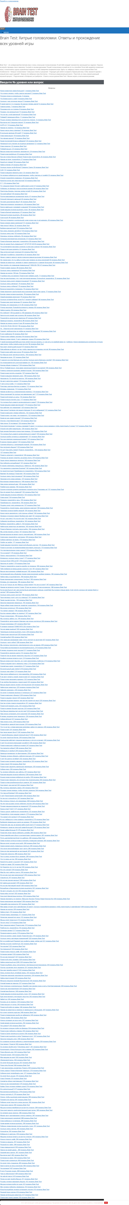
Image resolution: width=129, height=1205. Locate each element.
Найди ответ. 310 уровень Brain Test (13, 912)
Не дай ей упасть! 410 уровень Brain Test (14, 1176)
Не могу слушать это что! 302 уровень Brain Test (17, 891)
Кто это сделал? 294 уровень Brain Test (14, 870)
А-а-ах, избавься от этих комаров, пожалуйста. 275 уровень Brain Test (24, 819)
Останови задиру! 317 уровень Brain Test (14, 930)
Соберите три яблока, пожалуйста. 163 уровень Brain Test (20, 521)
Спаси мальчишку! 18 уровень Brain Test (14, 136)
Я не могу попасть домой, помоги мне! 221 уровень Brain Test (22, 677)
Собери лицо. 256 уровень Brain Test (13, 769)
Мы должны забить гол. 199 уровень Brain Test (17, 619)
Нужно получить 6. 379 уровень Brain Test (15, 1094)
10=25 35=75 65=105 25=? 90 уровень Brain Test (17, 326)
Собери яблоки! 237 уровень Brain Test (14, 719)
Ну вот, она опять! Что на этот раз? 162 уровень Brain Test (20, 518)
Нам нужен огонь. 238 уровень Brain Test (14, 722)
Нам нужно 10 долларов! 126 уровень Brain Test (17, 423)
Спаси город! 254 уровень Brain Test (13, 764)
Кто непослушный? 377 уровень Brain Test (15, 1089)
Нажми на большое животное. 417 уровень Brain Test (19, 1195)
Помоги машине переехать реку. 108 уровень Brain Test (20, 376)
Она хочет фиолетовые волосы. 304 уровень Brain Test (19, 896)
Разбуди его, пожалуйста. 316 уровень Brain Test (17, 928)
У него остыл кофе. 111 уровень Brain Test (15, 384)
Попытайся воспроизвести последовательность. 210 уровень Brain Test (25, 648)
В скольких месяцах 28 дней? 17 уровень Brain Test (18, 133)
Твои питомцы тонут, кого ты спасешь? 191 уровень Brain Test (22, 597)
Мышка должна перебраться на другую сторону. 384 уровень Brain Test (25, 1108)
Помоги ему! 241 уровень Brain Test (13, 730)
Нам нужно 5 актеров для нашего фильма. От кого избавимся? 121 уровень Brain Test (30, 410)
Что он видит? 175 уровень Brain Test (13, 553)
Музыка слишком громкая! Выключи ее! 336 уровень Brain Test (23, 981)
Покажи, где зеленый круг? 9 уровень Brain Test (17, 112)
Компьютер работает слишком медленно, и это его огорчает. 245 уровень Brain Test (30, 740)
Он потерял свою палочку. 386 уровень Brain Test (17, 1113)
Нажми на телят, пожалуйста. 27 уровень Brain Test (18, 159)
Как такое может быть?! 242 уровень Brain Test (17, 732)
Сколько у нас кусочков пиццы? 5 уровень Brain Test (19, 101)
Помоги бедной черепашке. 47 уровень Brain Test (17, 212)
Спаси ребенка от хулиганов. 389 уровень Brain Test (18, 1121)
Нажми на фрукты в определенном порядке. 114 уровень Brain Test (24, 392)
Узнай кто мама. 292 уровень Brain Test (14, 864)
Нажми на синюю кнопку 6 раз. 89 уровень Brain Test (19, 323)
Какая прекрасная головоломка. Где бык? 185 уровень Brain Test (23, 579)
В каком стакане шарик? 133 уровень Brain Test (17, 442)
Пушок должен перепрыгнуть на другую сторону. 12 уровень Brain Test (25, 120)
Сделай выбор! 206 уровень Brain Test (13, 637)
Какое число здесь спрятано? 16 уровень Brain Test (18, 130)
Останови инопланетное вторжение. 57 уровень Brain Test (20, 239)
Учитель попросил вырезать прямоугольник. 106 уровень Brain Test (24, 370)
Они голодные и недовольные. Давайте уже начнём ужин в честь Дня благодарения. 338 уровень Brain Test (38, 986)
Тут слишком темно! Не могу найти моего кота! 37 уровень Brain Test (24, 186)
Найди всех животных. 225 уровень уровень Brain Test (19, 687)
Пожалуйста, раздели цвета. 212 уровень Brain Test (18, 653)
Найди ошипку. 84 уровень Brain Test (13, 310)
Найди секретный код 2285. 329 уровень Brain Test (18, 962)
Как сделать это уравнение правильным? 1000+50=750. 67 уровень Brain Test (27, 265)
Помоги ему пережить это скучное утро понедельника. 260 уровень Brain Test (28, 780)
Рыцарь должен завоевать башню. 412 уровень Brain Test (21, 1182)
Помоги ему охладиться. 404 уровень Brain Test (17, 1160)
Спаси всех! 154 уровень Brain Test (12, 497)
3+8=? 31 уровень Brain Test (10, 170)
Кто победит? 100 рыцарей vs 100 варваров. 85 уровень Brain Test (23, 313)
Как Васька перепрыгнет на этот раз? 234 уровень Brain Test (21, 711)
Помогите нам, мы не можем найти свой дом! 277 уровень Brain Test (24, 825)
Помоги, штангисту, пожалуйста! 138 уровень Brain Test (19, 455)
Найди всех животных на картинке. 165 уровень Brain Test (20, 526)
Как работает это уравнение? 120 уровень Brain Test (18, 407)
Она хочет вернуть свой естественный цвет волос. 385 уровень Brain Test (26, 1110)
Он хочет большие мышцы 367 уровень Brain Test (18, 1063)
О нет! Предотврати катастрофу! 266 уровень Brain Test (19, 796)
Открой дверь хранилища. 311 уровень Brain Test (17, 915)
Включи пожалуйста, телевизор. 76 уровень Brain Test (19, 289)
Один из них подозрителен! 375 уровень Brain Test (18, 1084)
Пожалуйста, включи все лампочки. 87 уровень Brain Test (20, 318)
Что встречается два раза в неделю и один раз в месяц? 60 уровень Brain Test (28, 247)
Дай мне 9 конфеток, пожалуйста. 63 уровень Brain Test (19, 255)
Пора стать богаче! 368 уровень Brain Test (15, 1065)
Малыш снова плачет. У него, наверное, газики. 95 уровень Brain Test (24, 339)
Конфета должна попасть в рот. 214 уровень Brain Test (19, 658)
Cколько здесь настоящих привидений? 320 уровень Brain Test (22, 938)
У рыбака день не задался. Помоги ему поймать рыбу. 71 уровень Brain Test (27, 276)
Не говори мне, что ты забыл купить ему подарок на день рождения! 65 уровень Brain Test (32, 260)
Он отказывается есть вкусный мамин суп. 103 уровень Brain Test (23, 363)
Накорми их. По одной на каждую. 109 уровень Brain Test (20, 378)
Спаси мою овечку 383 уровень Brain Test (15, 1105)
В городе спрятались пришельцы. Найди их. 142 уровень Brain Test (23, 466)
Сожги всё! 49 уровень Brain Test (12, 218)
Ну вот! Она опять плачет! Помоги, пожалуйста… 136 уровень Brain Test (25, 450)
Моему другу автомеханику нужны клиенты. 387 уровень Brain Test (24, 1115)
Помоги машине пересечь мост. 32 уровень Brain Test (19, 173)
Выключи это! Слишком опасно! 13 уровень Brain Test (19, 122)
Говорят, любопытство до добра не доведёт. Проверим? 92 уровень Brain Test (28, 331)
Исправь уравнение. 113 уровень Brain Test (15, 389)
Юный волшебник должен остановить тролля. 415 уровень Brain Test (24, 1189)
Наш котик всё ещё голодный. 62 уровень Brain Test (18, 252)
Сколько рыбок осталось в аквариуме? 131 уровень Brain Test (22, 437)
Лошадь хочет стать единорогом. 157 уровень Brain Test (20, 505)
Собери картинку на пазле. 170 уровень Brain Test (17, 540)
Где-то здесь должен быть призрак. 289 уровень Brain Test (21, 856)
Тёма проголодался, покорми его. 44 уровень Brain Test (19, 204)
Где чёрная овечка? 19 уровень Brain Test (14, 138)
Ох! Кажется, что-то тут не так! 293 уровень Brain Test (19, 867)
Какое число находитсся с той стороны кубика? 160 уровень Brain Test (25, 513)
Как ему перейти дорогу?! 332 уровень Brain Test (17, 970)
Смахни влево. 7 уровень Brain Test (12, 107)
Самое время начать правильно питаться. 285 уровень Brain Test (23, 846)
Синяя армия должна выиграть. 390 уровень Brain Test (19, 1123)
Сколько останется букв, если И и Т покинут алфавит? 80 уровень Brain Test (27, 299)
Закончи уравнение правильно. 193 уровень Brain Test (19, 603)
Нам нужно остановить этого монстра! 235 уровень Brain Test (22, 714)
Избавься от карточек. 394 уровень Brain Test (16, 1134)
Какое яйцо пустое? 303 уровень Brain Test (15, 893)
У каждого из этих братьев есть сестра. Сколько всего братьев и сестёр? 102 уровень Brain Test (34, 360)
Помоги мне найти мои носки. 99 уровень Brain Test (18, 352)
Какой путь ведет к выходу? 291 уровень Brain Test (18, 862)
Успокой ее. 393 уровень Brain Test (12, 1131)
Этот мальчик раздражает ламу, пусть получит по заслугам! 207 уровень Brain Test (29, 640)
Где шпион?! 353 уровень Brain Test (12, 1026)
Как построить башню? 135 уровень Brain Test (16, 447)
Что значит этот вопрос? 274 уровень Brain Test (17, 817)
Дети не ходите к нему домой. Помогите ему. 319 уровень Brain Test (24, 936)
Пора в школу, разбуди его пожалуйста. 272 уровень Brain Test (22, 811)
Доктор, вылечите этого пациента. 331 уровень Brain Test (20, 967)
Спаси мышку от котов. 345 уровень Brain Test (16, 1004)
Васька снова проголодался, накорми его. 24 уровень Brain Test (22, 151)
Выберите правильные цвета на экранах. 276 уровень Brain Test (23, 822)
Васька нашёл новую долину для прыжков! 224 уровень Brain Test (24, 685)
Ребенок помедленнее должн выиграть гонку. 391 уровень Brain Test (25, 1126)
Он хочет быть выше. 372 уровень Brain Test (16, 1076)
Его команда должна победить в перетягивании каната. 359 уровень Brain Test (28, 1041)
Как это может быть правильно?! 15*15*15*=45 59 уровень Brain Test (24, 244)
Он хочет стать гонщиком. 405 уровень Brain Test (17, 1163)
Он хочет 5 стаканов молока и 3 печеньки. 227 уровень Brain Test (23, 693)
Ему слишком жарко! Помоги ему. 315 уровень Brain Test (20, 925)
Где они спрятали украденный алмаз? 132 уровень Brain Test (21, 439)
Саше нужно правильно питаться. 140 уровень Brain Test (20, 460)
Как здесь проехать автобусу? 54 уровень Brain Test (18, 231)
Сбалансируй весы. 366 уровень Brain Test (15, 1060)
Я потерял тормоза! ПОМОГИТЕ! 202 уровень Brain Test (19, 626)
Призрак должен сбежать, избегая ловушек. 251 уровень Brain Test (24, 756)
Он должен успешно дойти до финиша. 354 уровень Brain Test (22, 1028)
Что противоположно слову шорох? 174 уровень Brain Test (21, 550)
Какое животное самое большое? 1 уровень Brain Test (19, 91)
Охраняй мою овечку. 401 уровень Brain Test (16, 1152)
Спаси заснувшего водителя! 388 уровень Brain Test (18, 1118)
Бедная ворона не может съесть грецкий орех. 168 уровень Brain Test (25, 534)
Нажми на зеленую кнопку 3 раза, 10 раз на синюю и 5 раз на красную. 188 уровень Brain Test (33, 587)
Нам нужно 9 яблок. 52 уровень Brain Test (15, 225)
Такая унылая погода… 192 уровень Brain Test (16, 600)
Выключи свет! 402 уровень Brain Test (13, 1155)
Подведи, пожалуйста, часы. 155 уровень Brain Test (18, 500)
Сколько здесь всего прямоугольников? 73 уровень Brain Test (22, 281)
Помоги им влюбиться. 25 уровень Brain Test (16, 154)
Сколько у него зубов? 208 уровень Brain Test (16, 642)
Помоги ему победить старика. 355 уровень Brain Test (19, 1031)
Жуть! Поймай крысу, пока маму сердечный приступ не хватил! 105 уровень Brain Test (31, 368)
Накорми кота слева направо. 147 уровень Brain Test (18, 479)
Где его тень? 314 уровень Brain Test (13, 923)
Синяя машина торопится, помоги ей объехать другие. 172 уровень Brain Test (27, 545)
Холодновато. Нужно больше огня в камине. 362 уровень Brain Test (24, 1049)
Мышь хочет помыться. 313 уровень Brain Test (16, 920)
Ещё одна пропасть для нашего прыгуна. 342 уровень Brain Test (22, 997)
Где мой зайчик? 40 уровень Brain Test (13, 194)
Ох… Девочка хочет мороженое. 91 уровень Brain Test (19, 329)
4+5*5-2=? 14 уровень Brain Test (11, 125)
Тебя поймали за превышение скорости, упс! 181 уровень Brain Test (24, 569)
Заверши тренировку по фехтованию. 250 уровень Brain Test (21, 753)
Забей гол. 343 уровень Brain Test (12, 999)
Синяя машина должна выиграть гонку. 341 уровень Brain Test (22, 994)
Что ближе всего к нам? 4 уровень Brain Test (16, 99)
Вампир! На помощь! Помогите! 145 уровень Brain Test (19, 474)
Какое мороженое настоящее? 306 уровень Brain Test (19, 901)
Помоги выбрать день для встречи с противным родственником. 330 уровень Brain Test (31, 965)
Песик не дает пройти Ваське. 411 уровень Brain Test (19, 1179)
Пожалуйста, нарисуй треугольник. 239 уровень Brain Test (20, 724)
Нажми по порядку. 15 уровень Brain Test (14, 128)
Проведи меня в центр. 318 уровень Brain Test (16, 933)
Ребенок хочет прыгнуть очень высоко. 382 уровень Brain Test (22, 1102)
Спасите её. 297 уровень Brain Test (12, 878)
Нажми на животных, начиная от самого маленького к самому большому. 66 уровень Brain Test (34, 262)
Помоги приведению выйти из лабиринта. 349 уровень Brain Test (23, 1015)
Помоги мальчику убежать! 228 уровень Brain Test (18, 695)
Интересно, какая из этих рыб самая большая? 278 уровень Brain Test (24, 827)
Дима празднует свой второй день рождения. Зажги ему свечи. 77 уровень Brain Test (30, 292)
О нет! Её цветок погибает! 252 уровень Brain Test (18, 759)
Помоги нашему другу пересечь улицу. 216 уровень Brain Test (22, 663)
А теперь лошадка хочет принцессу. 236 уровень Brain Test (21, 716)
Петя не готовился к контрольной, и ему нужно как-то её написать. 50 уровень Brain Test (31, 220)
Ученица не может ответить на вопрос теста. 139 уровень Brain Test (24, 458)
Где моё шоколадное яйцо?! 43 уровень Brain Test (18, 202)
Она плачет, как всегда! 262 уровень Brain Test (16, 785)
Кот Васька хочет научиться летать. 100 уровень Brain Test (20, 355)
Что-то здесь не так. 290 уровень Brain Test (15, 859)
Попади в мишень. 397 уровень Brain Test (15, 1142)
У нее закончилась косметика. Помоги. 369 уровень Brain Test (22, 1068)
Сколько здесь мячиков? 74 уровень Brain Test (17, 284)
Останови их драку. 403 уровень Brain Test (15, 1158)
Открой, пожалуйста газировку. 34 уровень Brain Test (19, 178)
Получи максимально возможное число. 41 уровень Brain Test (22, 196)
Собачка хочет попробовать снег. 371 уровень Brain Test (20, 1073)
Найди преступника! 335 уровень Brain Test (15, 978)
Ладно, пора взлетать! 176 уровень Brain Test (16, 555)
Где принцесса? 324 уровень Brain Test (14, 949)
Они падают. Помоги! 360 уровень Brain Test (16, 1044)
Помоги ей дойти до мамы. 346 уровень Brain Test (18, 1007)
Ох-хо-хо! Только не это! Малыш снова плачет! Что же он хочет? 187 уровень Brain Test (31, 585)
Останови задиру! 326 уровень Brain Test (14, 954)
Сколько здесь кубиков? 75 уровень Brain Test (16, 286)
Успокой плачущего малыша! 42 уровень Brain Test (18, 199)
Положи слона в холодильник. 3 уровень (14, 96)
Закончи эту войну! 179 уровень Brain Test (15, 563)
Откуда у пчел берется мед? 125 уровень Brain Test (18, 421)
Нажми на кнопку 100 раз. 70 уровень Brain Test (17, 273)
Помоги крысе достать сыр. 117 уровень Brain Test (18, 400)
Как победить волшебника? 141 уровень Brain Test (18, 463)
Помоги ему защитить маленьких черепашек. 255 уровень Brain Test (24, 767)
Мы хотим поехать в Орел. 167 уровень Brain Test (17, 532)
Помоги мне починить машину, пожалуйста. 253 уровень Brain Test (23, 761)
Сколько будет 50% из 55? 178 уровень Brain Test (17, 561)
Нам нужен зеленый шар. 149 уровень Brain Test (17, 484)
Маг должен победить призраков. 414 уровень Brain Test (20, 1187)
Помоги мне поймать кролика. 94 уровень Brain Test (18, 336)
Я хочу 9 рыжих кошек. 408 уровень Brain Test (16, 1171)
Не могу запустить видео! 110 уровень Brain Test (17, 381)
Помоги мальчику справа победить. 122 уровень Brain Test (21, 413)
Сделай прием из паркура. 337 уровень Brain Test (17, 983)
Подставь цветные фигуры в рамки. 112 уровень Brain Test (21, 386)
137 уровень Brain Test (8, 452)
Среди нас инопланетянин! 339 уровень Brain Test (17, 989)
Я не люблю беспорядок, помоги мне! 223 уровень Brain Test (21, 682)
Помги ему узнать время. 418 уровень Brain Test (17, 1197)
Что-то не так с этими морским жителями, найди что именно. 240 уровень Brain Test (29, 727)
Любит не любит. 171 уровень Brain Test (14, 542)
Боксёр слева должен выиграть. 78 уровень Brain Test (19, 294)
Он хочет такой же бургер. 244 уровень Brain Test (17, 737)
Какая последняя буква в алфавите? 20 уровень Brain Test (20, 141)
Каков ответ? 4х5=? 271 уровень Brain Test (15, 809)
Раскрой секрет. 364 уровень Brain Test (14, 1055)
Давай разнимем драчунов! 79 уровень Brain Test (17, 297)
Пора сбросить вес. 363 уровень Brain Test (15, 1052)
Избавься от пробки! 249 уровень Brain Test (15, 751)
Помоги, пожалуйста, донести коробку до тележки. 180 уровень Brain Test (26, 566)
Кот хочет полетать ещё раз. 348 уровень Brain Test (18, 1012)
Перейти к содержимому (9, 1)
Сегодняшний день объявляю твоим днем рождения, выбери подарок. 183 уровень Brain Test (33, 574)
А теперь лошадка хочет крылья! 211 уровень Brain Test (20, 650)
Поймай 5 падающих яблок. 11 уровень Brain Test (17, 117)
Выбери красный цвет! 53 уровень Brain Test (16, 228)
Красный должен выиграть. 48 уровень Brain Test (17, 215)
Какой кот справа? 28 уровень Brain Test (14, 162)
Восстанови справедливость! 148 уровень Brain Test (18, 481)
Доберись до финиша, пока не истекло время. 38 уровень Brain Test (24, 188)
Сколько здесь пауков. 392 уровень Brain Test (16, 1129)
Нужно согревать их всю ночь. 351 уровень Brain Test (19, 1020)
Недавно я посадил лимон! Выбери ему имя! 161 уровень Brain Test (24, 516)
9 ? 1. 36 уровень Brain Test (9, 183)
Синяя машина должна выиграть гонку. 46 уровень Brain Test (22, 210)
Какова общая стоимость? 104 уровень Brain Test (17, 365)
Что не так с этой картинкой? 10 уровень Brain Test (18, 114)
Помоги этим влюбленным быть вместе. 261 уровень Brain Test (23, 782)
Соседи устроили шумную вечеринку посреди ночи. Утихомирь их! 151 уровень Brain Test (32, 489)
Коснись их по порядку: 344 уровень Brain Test (16, 1002)
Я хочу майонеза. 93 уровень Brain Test (14, 334)
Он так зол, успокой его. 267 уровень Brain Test (16, 798)
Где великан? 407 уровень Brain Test (13, 1168)
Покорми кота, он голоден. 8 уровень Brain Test (17, 109)
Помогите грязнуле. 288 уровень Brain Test (15, 854)
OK (106, 1203)
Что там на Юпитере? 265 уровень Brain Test (15, 793)
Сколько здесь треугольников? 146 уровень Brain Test (19, 476)
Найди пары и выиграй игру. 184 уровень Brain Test (18, 577)
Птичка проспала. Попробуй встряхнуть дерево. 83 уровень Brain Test (24, 307)
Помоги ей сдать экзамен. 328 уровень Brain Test (17, 960)
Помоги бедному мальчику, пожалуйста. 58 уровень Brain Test (22, 241)
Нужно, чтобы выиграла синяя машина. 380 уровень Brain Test (22, 1097)
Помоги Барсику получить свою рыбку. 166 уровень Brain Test (22, 529)
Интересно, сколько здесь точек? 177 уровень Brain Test (20, 558)
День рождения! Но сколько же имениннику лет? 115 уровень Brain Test (26, 394)
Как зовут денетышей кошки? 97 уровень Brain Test (18, 347)
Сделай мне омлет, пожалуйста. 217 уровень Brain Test (19, 666)
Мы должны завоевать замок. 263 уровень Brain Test (19, 788)
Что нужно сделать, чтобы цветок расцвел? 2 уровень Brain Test (23, 93)
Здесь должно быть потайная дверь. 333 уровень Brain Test (21, 973)
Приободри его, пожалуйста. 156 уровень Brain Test (18, 503)
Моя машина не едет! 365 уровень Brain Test (16, 1057)
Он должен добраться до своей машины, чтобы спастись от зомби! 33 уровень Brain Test (31, 175)
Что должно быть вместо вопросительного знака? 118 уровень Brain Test (26, 402)
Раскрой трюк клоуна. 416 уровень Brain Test (16, 1192)
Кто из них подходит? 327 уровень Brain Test (15, 957)
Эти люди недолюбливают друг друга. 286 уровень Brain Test (22, 848)
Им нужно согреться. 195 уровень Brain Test (15, 608)
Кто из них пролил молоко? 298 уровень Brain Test (18, 880)
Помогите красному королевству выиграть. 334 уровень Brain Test (24, 975)
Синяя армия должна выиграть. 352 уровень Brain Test (19, 1023)
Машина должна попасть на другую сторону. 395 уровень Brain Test (24, 1137)
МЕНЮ (6, 32)
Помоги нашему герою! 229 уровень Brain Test (16, 698)
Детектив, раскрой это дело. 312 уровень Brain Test (18, 917)
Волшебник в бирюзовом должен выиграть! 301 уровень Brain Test (24, 888)
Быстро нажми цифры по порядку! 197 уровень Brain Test (20, 613)
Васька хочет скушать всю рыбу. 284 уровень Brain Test (20, 843)
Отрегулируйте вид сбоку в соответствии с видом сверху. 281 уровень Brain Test (29, 835)
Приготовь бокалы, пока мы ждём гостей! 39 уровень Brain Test (23, 191)
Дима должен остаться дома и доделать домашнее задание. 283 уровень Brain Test (29, 841)
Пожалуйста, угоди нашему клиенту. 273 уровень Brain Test (21, 814)
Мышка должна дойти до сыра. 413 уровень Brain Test (19, 1184)
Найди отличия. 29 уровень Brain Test (13, 165)
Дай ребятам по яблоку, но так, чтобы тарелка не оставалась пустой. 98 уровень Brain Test (32, 349)
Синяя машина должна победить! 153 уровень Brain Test (20, 495)
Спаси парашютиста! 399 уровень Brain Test (15, 1147)
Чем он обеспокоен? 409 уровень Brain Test (15, 1174)
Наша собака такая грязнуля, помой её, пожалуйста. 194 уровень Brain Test (26, 605)
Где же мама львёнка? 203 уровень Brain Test (16, 629)
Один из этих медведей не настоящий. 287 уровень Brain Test (22, 851)
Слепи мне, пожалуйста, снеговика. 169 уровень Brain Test (20, 537)
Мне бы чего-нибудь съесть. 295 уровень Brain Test (18, 872)
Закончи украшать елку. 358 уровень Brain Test (16, 1039)
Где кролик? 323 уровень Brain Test (12, 946)
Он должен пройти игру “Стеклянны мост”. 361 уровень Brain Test (23, 1047)
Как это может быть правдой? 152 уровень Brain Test (19, 492)
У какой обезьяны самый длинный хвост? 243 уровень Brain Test (23, 735)
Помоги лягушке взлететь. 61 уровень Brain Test (17, 249)
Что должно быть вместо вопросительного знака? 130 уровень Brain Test (26, 434)
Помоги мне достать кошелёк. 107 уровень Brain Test (19, 373)
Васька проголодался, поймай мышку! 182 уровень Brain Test (22, 571)
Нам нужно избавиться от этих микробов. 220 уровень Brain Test (23, 674)
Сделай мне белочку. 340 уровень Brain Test (15, 991)
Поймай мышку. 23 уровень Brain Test (13, 149)
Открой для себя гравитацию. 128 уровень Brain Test (18, 429)
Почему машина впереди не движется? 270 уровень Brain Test (22, 806)
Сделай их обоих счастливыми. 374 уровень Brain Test (19, 1081)
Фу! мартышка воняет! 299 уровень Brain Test (16, 883)
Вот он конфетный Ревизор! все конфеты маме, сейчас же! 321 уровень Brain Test (29, 941)
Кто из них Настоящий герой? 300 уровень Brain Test (18, 885)
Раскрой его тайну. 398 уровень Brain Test (15, 1145)
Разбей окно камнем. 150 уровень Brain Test (16, 487)
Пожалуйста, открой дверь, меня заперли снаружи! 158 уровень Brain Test (26, 508)
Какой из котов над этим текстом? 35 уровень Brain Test (20, 181)
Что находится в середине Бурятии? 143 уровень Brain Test (21, 468)
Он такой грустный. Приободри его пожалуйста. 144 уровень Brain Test (25, 471)
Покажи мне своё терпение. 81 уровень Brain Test (18, 302)
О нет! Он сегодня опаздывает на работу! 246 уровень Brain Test (23, 743)
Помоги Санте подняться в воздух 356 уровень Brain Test (20, 1034)
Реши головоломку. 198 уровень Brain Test (15, 616)
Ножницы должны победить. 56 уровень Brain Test (18, 236)
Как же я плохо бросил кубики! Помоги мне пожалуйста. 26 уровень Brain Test (28, 157)
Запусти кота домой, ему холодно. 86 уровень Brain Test (20, 315)
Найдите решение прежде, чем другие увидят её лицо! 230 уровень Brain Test (28, 700)
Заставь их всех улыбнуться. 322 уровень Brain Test (18, 944)
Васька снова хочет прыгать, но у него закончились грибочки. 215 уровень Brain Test (30, 661)
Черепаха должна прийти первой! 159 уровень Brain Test (20, 511)
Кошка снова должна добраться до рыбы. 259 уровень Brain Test (23, 777)
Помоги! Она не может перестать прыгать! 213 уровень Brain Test (23, 656)
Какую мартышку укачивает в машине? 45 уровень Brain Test (22, 207)
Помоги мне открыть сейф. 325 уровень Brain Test (18, 952)
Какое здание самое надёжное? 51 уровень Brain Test (19, 223)
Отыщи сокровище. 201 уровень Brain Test (15, 624)
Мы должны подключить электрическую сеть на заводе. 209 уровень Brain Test (28, 645)
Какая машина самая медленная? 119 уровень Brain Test (20, 405)
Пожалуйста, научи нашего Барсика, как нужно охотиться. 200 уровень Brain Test (28, 621)
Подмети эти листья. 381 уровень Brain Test (15, 1100)
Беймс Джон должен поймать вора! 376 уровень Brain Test (21, 1086)
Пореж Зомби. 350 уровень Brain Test (13, 1018)
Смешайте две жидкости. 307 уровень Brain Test (17, 904)
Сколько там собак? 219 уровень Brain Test (15, 671)
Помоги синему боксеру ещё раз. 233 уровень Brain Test (20, 708)
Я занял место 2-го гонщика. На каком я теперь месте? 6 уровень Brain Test (26, 104)
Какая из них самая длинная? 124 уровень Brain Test (18, 418)
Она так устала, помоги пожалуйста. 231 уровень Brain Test (21, 703)
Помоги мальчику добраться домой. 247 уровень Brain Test (21, 745)
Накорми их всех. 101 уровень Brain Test (14, 357)
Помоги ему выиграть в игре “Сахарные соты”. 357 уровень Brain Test (25, 1036)
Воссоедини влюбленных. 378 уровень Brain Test (17, 1092)
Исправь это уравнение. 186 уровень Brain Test (17, 582)
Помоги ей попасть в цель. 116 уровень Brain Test (18, 397)
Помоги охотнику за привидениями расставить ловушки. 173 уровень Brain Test (28, 548)
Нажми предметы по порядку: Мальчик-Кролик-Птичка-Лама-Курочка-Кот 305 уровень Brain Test (35, 899)
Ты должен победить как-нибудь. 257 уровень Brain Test (20, 772)
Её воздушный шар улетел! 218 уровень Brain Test (18, 669)
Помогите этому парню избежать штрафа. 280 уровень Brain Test (23, 833)
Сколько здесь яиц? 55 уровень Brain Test (15, 233)
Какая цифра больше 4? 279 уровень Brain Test (17, 830)
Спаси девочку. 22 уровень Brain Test (13, 146)
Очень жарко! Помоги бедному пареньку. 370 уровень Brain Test (23, 1071)
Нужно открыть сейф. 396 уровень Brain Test (16, 1139)
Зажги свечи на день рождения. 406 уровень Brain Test (19, 1166)
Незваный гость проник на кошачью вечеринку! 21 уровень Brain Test (25, 144)
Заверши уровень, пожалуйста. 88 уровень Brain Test (19, 321)
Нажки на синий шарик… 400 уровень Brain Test (17, 1150)
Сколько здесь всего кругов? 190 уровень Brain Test (19, 595)
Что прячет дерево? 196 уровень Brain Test (15, 611)
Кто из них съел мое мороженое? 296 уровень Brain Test (20, 875)
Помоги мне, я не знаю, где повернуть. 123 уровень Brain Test (22, 415)
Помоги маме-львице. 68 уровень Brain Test (16, 268)
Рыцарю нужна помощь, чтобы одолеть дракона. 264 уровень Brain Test (25, 790)
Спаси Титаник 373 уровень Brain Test (13, 1078)
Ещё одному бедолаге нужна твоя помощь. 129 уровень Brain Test (23, 431)
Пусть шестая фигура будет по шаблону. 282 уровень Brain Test (22, 838)
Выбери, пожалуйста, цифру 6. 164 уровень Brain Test (19, 524)
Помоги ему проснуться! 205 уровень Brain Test (17, 634)
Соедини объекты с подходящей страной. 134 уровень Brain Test (23, 444)
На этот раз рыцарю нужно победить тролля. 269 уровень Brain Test (24, 804)
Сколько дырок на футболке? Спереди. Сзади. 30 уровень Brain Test (24, 167)
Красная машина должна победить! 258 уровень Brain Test (21, 774)
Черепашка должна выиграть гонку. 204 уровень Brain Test (21, 632)
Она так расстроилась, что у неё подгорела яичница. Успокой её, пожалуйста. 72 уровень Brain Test (35, 278)
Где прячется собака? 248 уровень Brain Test (15, 748)
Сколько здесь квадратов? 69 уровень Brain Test (17, 270)
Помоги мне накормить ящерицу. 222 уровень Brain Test (20, 679)
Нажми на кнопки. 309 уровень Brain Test (14, 909)
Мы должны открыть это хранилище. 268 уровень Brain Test (21, 801)
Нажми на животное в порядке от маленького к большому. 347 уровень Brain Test (29, 1010)
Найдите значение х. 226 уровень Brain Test (15, 690)
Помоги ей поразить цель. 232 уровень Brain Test (17, 706)
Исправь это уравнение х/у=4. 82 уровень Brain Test (18, 305)
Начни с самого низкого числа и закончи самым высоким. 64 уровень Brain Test (28, 257)
